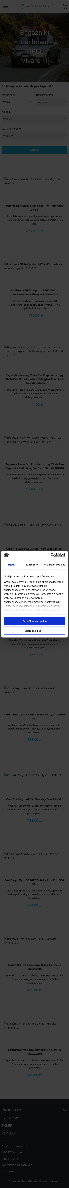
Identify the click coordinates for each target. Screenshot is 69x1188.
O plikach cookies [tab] (54, 564)
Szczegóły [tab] (31, 564)
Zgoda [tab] (11, 564)
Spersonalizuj (33, 630)
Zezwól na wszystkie (34, 621)
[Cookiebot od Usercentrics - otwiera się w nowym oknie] (50, 555)
